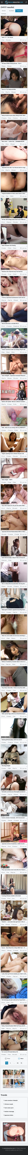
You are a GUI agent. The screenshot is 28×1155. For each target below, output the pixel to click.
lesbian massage (9, 1111)
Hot (13, 898)
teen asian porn (9, 1107)
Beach (8, 352)
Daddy (16, 430)
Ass (3, 92)
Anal (3, 40)
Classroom (14, 924)
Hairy (10, 118)
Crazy (10, 274)
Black (14, 664)
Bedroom (9, 222)
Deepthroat (16, 326)
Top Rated (11, 10)
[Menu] (2, 2)
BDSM (12, 196)
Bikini (7, 144)
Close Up (11, 430)
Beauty (4, 66)
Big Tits (8, 92)
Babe (3, 352)
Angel (10, 482)
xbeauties (16, 2)
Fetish (10, 248)
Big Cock (4, 300)
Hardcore (16, 118)
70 (21, 1063)
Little (15, 404)
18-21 (3, 222)
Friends (16, 742)
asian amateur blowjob (11, 1100)
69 (17, 1063)
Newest (4, 10)
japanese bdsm (9, 1115)
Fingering (4, 118)
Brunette (9, 40)
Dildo (10, 560)
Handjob (17, 534)
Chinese (10, 404)
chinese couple (9, 1104)
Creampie (9, 326)
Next (21, 1058)
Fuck (10, 846)
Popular (19, 10)
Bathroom (4, 560)
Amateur (4, 248)
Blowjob (9, 66)
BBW (10, 768)
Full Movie (3, 13)
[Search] (26, 2)
